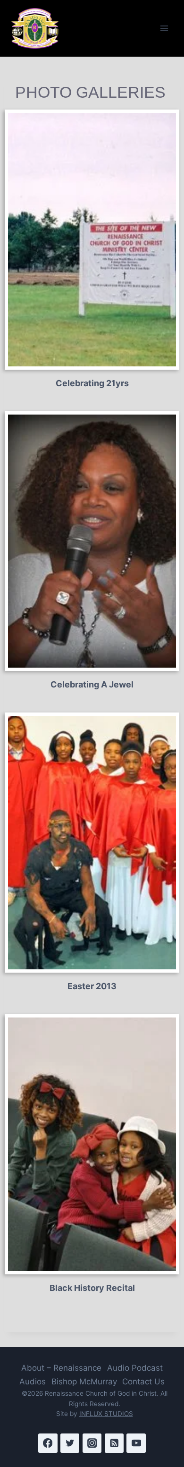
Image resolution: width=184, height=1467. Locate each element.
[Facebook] (48, 1443)
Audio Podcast (135, 1368)
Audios (32, 1381)
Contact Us (143, 1381)
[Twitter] (70, 1443)
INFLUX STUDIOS (106, 1413)
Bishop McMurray (84, 1381)
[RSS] (114, 1443)
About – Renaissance (61, 1368)
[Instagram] (92, 1443)
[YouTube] (136, 1443)
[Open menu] (164, 28)
